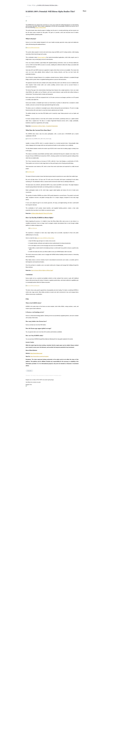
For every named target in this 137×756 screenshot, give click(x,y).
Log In (2, 400)
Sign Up (5, 400)
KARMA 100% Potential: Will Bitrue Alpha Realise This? (48, 5)
